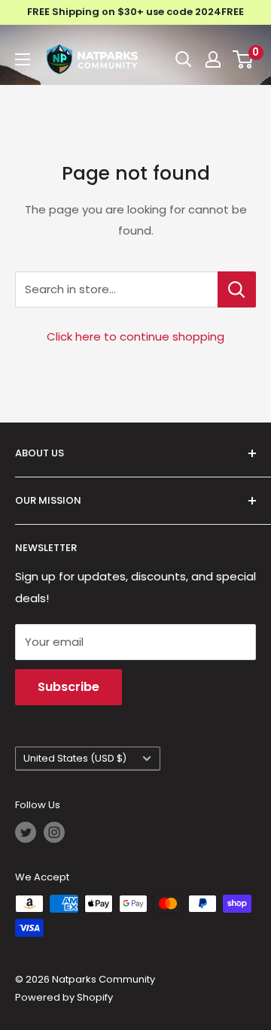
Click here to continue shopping (135, 336)
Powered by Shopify (64, 997)
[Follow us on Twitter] (25, 832)
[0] (243, 59)
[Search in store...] (237, 289)
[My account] (213, 59)
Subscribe (68, 686)
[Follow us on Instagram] (54, 832)
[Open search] (183, 59)
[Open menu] (22, 59)
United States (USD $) (74, 758)
